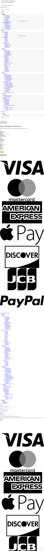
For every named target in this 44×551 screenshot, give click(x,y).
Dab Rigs (3, 48)
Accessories (4, 93)
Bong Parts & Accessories (7, 22)
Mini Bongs (7, 20)
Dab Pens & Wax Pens (8, 79)
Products (3, 11)
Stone (6, 42)
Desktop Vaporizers (8, 368)
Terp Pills (6, 363)
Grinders (6, 44)
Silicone (6, 41)
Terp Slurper (7, 71)
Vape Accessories (6, 101)
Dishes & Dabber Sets (8, 358)
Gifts (4, 106)
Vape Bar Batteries (8, 78)
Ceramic (6, 33)
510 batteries (9, 89)
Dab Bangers (7, 60)
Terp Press (7, 69)
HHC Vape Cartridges (8, 84)
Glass (6, 335)
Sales (4, 114)
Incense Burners (9, 109)
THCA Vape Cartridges (8, 86)
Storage (4, 94)
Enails (6, 63)
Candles (6, 396)
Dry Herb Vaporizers (8, 76)
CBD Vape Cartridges (8, 82)
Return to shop (4, 37)
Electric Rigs (7, 50)
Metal (6, 39)
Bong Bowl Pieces (8, 325)
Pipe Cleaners (7, 341)
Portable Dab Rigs (8, 54)
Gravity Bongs (7, 18)
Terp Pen (6, 68)
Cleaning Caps (7, 28)
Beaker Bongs (7, 17)
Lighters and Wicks (8, 45)
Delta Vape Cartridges (8, 83)
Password (1, 408)
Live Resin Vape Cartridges (9, 85)
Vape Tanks (7, 90)
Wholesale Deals (6, 115)
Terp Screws (7, 70)
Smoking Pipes (5, 31)
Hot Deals (3, 113)
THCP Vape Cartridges (8, 87)
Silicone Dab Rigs (8, 55)
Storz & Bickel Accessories (9, 92)
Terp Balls (6, 66)
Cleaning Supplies (8, 29)
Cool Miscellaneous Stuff (9, 107)
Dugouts (6, 35)
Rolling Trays (7, 390)
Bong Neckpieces (8, 26)
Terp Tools (5, 65)
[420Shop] (3, 7)
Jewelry (6, 110)
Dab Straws (7, 62)
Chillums (6, 34)
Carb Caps (7, 57)
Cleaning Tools (7, 58)
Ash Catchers (7, 23)
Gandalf (6, 36)
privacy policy (2, 418)
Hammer (6, 38)
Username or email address (4, 406)
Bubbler (6, 32)
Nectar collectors (8, 64)
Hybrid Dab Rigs (7, 52)
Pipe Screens (7, 47)
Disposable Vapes (8, 75)
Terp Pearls (7, 67)
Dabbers (6, 59)
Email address (2, 414)
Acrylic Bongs (7, 15)
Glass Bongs (7, 16)
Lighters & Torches (6, 98)
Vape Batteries (7, 88)
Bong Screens (7, 27)
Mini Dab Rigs (7, 53)
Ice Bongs (6, 19)
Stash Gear (7, 91)
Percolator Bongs (8, 21)
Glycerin (6, 336)
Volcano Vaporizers (8, 373)
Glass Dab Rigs (7, 51)
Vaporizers (5, 74)
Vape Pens (8, 80)
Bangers (6, 352)
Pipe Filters (7, 46)
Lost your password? (3, 411)
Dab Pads (6, 61)
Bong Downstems (8, 25)
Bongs (3, 13)
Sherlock (6, 40)
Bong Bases (7, 24)
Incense (6, 108)
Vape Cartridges (5, 374)
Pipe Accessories (6, 43)
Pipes (3, 30)
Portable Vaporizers (8, 77)
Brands (3, 111)
